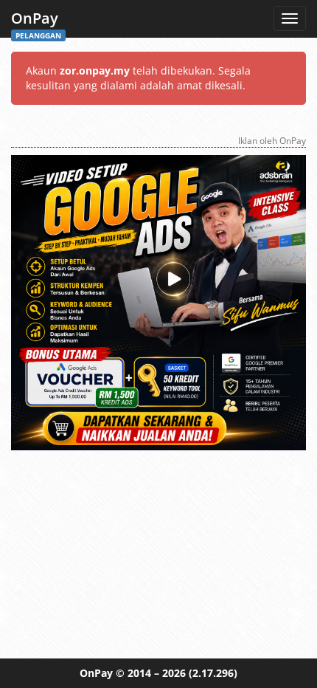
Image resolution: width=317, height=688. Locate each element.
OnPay (36, 22)
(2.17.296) (213, 673)
